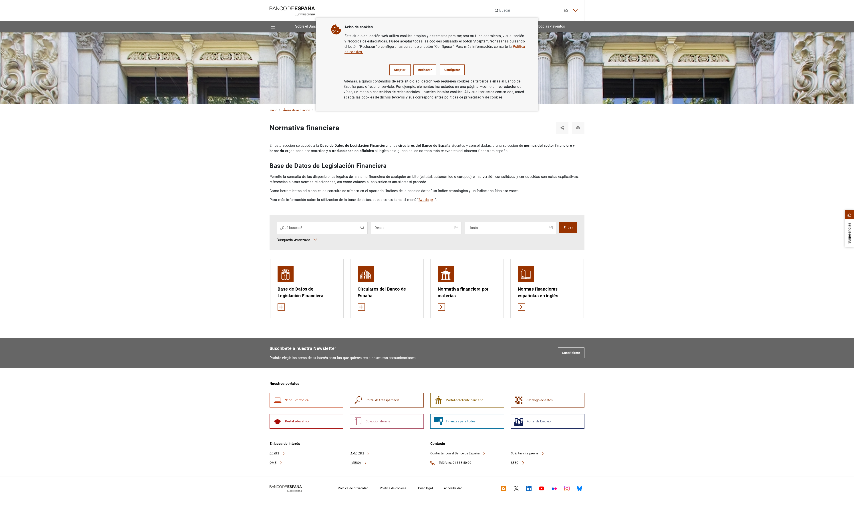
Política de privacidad (353, 488)
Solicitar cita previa (525, 453)
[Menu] (273, 26)
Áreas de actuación (296, 110)
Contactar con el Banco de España (455, 453)
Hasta (473, 228)
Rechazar (425, 70)
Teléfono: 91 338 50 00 (454, 462)
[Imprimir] (578, 128)
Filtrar (568, 227)
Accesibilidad (453, 488)
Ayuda (424, 200)
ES (566, 10)
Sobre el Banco (307, 26)
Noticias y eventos (550, 26)
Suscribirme (571, 353)
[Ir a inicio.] (292, 10)
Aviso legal (425, 488)
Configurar (452, 70)
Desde (379, 228)
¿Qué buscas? (291, 228)
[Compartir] (562, 128)
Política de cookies (393, 488)
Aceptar (399, 70)
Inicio (273, 110)
